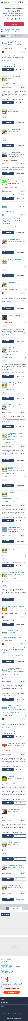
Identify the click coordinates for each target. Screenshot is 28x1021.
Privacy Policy (14, 1011)
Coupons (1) (22, 787)
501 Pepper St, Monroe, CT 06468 (11, 674)
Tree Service (16, 111)
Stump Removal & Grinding (19, 574)
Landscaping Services (16, 29)
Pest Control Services (6, 972)
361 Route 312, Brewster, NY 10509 (11, 712)
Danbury (8, 29)
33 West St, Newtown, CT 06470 (10, 579)
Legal (18, 1015)
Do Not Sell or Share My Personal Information (14, 1013)
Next (18, 908)
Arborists (10, 44)
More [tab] (2, 1006)
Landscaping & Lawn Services (20, 44)
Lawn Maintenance (17, 181)
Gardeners (4, 970)
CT (5, 29)
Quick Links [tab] (4, 1002)
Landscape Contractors (18, 634)
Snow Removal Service (7, 971)
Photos (22, 52)
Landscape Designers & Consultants (10, 966)
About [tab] (3, 999)
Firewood (15, 529)
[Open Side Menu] (25, 2)
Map (8, 35)
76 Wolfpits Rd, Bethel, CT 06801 (10, 498)
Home (2, 29)
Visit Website (20, 69)
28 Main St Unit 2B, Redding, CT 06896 (12, 637)
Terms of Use (12, 1015)
